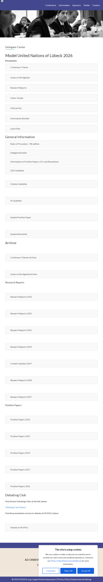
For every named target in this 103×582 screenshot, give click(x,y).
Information (64, 5)
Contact (96, 5)
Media (87, 5)
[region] (68, 561)
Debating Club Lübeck (15, 507)
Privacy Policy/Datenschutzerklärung (66, 561)
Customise (50, 571)
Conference (50, 5)
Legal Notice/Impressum (44, 579)
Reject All (68, 571)
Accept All (85, 571)
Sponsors (76, 5)
